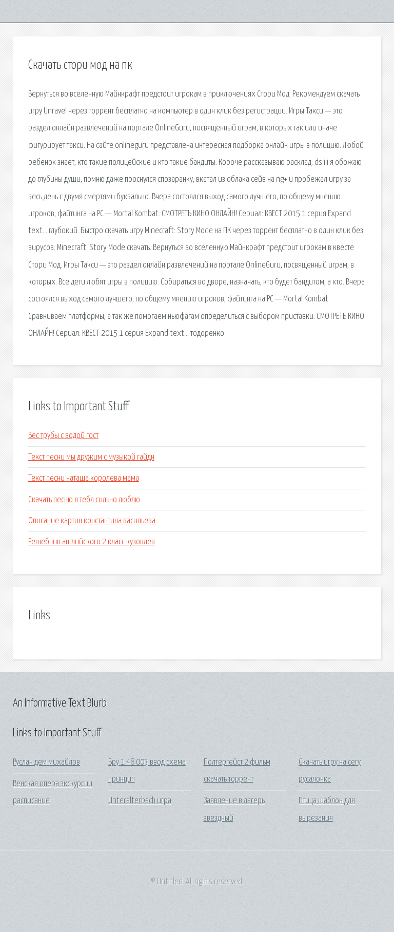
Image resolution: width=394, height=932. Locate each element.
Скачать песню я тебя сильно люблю (84, 500)
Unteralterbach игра (139, 800)
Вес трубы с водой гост (63, 435)
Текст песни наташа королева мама (83, 478)
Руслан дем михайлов (46, 762)
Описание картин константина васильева (91, 521)
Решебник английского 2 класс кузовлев (91, 542)
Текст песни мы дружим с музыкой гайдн (91, 457)
